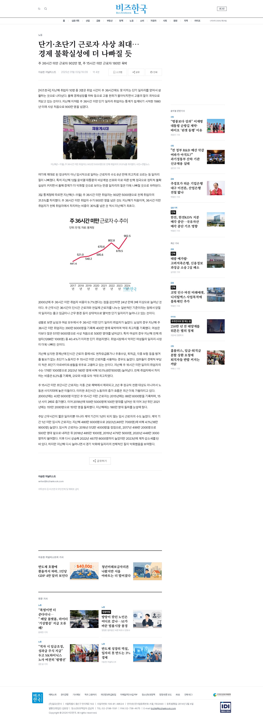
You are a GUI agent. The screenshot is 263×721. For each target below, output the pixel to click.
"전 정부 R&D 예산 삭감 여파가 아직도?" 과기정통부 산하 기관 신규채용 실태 (187, 157)
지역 (186, 20)
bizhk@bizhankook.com (163, 708)
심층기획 (75, 20)
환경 (175, 20)
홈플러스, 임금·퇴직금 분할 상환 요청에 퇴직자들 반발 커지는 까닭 (186, 357)
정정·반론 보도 (165, 694)
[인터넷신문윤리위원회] (222, 694)
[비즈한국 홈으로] (131, 9)
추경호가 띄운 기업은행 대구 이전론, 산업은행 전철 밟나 (187, 187)
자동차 (153, 20)
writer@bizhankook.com (51, 481)
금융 (98, 20)
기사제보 (76, 694)
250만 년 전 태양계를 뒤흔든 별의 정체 (185, 326)
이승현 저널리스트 (47, 72)
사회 (165, 20)
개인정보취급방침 (108, 694)
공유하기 (102, 460)
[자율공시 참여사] (225, 707)
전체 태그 (188, 694)
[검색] (45, 8)
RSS (178, 694)
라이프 (197, 20)
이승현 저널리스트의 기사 (51, 557)
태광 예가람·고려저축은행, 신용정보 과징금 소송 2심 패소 (187, 261)
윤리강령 (64, 694)
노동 (131, 20)
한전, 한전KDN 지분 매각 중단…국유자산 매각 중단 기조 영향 (185, 219)
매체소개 (52, 694)
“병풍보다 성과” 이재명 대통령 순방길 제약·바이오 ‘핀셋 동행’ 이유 (187, 125)
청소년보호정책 (148, 694)
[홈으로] (37, 697)
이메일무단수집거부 (128, 694)
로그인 (221, 8)
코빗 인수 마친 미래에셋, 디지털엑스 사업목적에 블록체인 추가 (188, 294)
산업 (88, 20)
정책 (121, 20)
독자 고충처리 (91, 694)
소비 (142, 20)
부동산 (110, 20)
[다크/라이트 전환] (39, 9)
